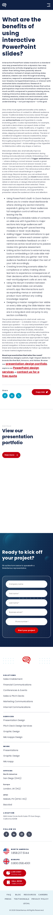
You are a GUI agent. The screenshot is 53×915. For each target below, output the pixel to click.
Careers (43, 895)
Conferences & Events (15, 690)
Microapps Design (12, 737)
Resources (30, 895)
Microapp (8, 761)
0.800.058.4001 (20, 863)
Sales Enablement (13, 679)
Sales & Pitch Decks (13, 695)
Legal (26, 903)
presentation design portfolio (26, 364)
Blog (18, 895)
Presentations (10, 750)
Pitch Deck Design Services (17, 725)
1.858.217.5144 (20, 853)
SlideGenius (21, 910)
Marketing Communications (18, 701)
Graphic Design (11, 731)
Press (8, 899)
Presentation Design (14, 720)
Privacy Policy (40, 899)
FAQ (9, 895)
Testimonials (21, 899)
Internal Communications (16, 707)
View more (9, 455)
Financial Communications (17, 684)
